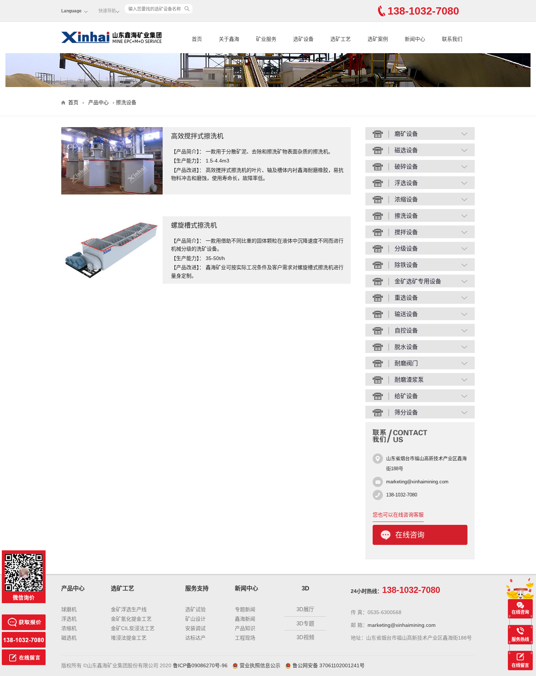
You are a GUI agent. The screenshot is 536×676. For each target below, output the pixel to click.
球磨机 (69, 609)
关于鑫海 (229, 39)
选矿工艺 (340, 39)
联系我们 (452, 39)
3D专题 (305, 623)
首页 (197, 39)
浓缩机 (69, 628)
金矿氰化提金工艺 (131, 619)
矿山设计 (195, 619)
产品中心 (98, 102)
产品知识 (245, 628)
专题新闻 (245, 609)
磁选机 (69, 638)
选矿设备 (303, 39)
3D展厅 (305, 609)
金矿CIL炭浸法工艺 (133, 628)
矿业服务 (266, 39)
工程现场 (245, 638)
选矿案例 (378, 39)
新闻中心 (415, 39)
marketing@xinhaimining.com (417, 481)
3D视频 (305, 637)
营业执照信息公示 (260, 665)
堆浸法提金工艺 (129, 638)
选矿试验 (195, 609)
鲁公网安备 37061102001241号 (328, 665)
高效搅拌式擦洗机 (197, 136)
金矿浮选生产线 (129, 609)
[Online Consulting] (24, 618)
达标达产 (195, 638)
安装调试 (195, 628)
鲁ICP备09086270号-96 (200, 665)
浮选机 (69, 619)
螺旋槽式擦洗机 (194, 225)
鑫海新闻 (245, 619)
